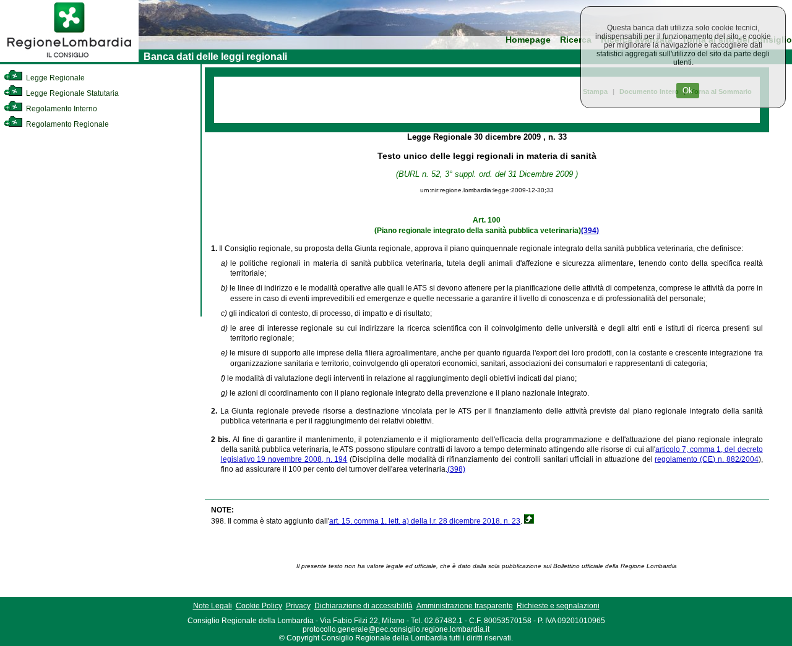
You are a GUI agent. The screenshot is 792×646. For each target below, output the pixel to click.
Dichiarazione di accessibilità (363, 605)
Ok (687, 90)
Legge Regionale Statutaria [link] (71, 93)
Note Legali (212, 605)
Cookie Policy (259, 605)
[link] (69, 59)
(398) (456, 469)
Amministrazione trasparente (464, 605)
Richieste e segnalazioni (558, 605)
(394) (590, 230)
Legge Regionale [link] (54, 78)
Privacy (298, 605)
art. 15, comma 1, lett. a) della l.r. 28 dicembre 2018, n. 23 (424, 521)
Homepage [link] (528, 40)
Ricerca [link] (576, 40)
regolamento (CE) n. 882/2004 (706, 459)
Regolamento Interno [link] (60, 108)
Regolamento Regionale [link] (66, 124)
